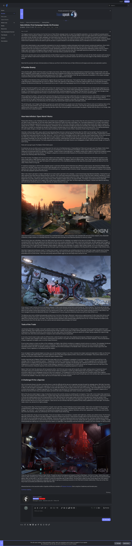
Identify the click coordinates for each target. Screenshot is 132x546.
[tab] (64, 21)
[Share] (110, 31)
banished (39, 27)
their (52, 27)
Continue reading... (26, 489)
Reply (109, 492)
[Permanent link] (36, 67)
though (56, 27)
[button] (3, 5)
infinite (48, 27)
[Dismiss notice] (110, 11)
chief (44, 27)
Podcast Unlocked (67, 486)
